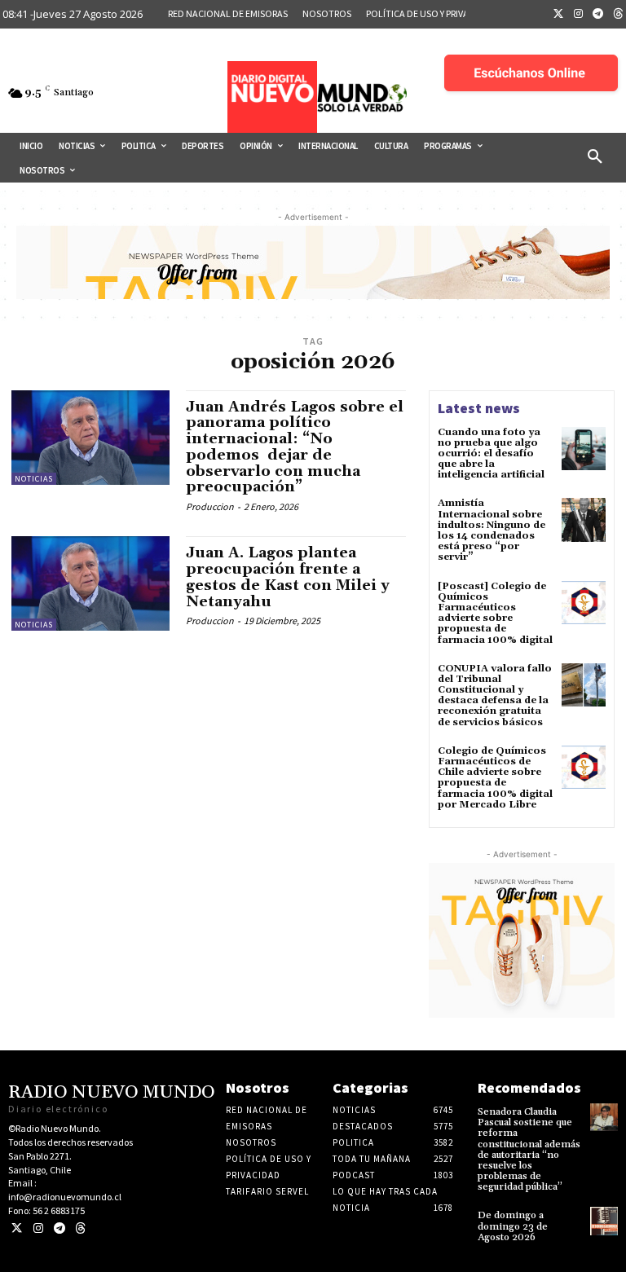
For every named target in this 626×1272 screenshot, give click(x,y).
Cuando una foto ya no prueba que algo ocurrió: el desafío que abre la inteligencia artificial (491, 454)
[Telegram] (598, 15)
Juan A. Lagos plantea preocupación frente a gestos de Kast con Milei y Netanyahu (288, 577)
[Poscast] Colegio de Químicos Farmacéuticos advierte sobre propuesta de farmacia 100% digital (495, 613)
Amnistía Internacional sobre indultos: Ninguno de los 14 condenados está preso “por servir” (491, 530)
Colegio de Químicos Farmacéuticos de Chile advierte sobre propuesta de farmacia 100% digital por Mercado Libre (495, 778)
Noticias (34, 478)
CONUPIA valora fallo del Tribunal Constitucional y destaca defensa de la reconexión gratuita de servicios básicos (495, 695)
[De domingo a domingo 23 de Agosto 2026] (604, 1221)
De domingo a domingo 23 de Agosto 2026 (513, 1226)
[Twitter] (558, 15)
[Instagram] (579, 15)
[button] (595, 157)
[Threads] (80, 1228)
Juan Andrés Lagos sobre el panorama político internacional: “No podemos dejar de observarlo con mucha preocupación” (294, 447)
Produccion (210, 506)
